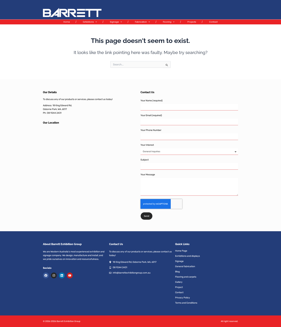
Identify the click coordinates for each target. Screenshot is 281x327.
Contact (213, 21)
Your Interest (147, 145)
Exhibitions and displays (187, 256)
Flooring (167, 21)
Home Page (181, 250)
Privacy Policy (182, 297)
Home (66, 21)
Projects (191, 21)
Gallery (178, 282)
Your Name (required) (151, 100)
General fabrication (185, 266)
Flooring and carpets (185, 276)
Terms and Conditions (186, 302)
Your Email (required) (151, 115)
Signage (114, 21)
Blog (177, 271)
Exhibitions (88, 21)
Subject (144, 159)
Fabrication (141, 21)
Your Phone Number (150, 130)
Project (179, 287)
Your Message (147, 174)
